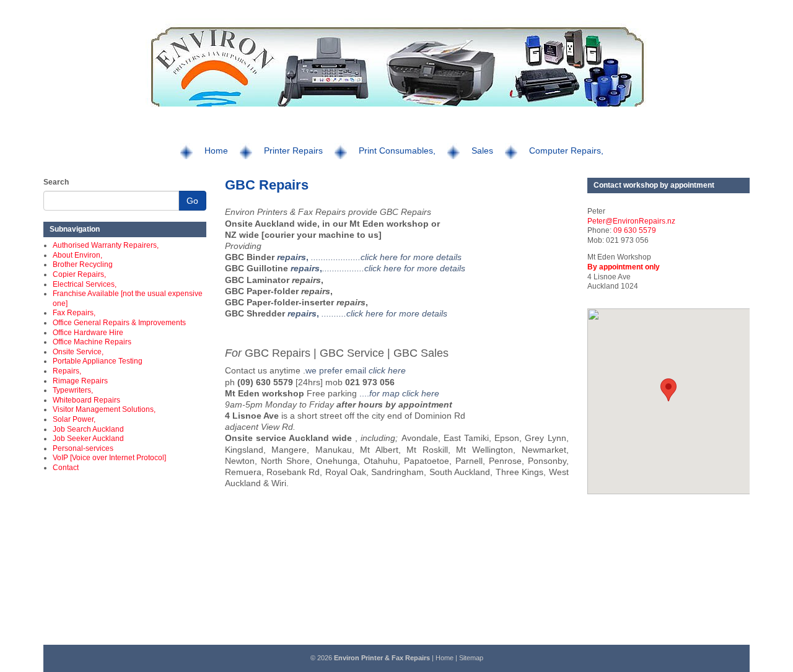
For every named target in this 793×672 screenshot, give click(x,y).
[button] (668, 389)
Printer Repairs (293, 150)
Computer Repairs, (566, 150)
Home (216, 150)
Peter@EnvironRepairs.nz (631, 221)
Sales (482, 150)
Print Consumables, (397, 150)
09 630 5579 (634, 230)
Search (56, 182)
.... (398, 393)
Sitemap (471, 657)
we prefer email (355, 370)
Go (192, 201)
